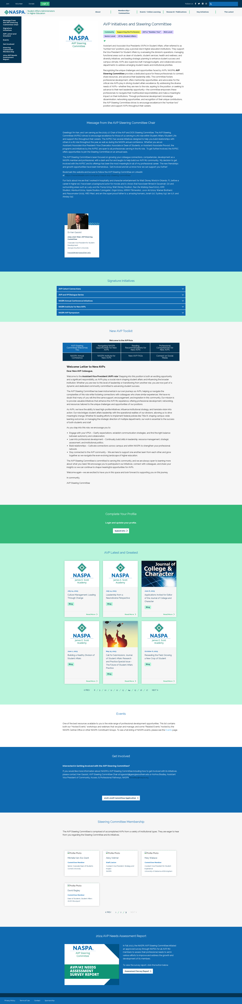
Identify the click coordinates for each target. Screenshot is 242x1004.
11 (111, 690)
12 (117, 690)
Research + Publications (177, 12)
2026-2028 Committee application (120, 798)
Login (44, 4)
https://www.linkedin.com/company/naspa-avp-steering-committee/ (98, 175)
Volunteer (19, 4)
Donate (31, 4)
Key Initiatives (203, 12)
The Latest (229, 12)
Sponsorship (50, 1000)
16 (141, 690)
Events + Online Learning (150, 12)
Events (168, 730)
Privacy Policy (10, 1000)
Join (7, 4)
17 (147, 690)
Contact (37, 1000)
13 (123, 690)
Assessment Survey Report (137, 971)
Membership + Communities (124, 12)
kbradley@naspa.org (138, 777)
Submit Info (120, 531)
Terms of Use (25, 1000)
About (97, 12)
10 (105, 690)
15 (135, 690)
